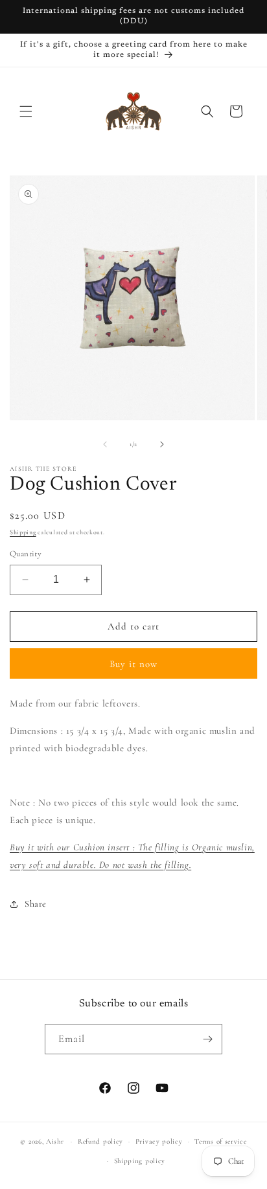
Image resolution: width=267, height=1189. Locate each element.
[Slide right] (162, 444)
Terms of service (220, 1141)
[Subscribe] (207, 1039)
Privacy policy (159, 1141)
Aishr (55, 1141)
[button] (26, 111)
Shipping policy (140, 1161)
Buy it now (133, 664)
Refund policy (100, 1141)
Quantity (25, 554)
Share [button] (36, 903)
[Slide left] (105, 444)
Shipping (23, 532)
